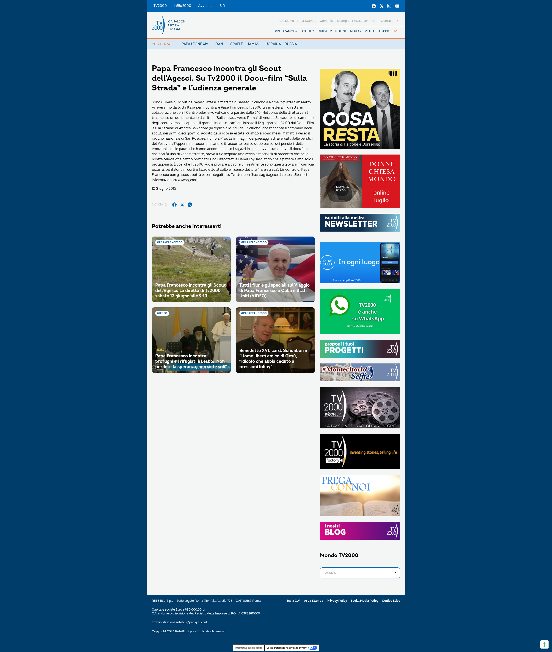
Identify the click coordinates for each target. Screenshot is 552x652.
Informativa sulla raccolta (248, 647)
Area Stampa (313, 601)
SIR (222, 6)
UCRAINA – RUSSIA (281, 44)
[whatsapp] (190, 205)
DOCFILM (307, 31)
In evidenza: (161, 44)
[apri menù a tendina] (296, 31)
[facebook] (174, 205)
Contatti (387, 21)
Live (395, 31)
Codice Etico (391, 601)
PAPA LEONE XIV (195, 44)
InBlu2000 (182, 6)
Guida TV (325, 31)
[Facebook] (374, 6)
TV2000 (160, 6)
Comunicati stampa (334, 21)
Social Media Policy (364, 601)
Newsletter (360, 21)
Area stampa (306, 21)
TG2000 (383, 31)
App (375, 21)
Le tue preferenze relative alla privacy (287, 647)
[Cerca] (396, 21)
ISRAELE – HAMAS (244, 44)
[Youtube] (397, 6)
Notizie (341, 31)
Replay (355, 31)
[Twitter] (382, 6)
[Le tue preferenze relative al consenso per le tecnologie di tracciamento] (544, 644)
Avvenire (205, 6)
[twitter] (182, 205)
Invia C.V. (294, 601)
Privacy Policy (337, 601)
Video (369, 31)
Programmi (284, 31)
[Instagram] (389, 6)
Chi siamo (286, 21)
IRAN (219, 44)
